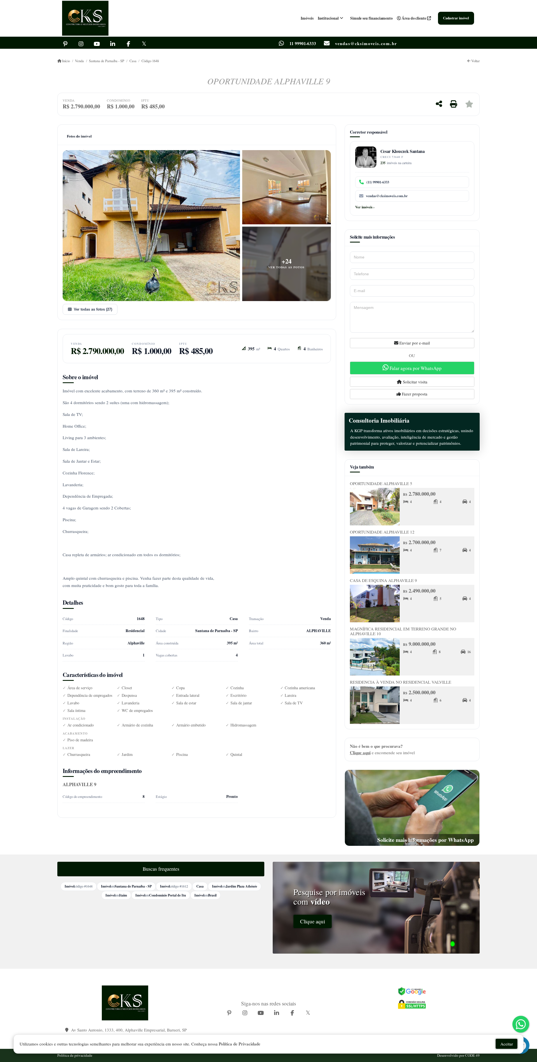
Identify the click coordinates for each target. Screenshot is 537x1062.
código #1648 (79, 886)
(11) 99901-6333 (377, 182)
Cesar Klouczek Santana (402, 151)
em (126, 886)
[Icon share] (65, 43)
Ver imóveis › (365, 206)
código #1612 (174, 886)
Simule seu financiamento (371, 18)
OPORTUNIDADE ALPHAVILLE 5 (381, 483)
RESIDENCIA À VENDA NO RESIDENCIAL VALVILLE (400, 682)
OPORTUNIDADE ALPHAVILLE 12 (382, 532)
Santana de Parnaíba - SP (106, 61)
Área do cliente (414, 18)
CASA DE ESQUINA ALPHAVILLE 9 (383, 580)
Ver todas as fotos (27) (93, 309)
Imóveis (307, 18)
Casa (132, 61)
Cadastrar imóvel (456, 17)
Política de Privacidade (239, 1044)
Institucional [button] (328, 18)
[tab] (79, 136)
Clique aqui (360, 752)
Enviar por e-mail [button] (414, 343)
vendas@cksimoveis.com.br (387, 195)
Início (65, 61)
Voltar (475, 61)
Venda (79, 61)
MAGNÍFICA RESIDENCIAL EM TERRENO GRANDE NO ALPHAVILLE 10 (403, 631)
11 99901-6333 (302, 43)
